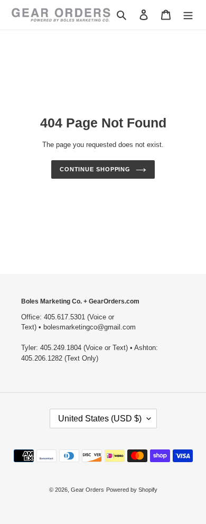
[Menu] (188, 14)
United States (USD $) (100, 418)
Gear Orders (87, 489)
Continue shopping (95, 169)
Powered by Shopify (131, 489)
